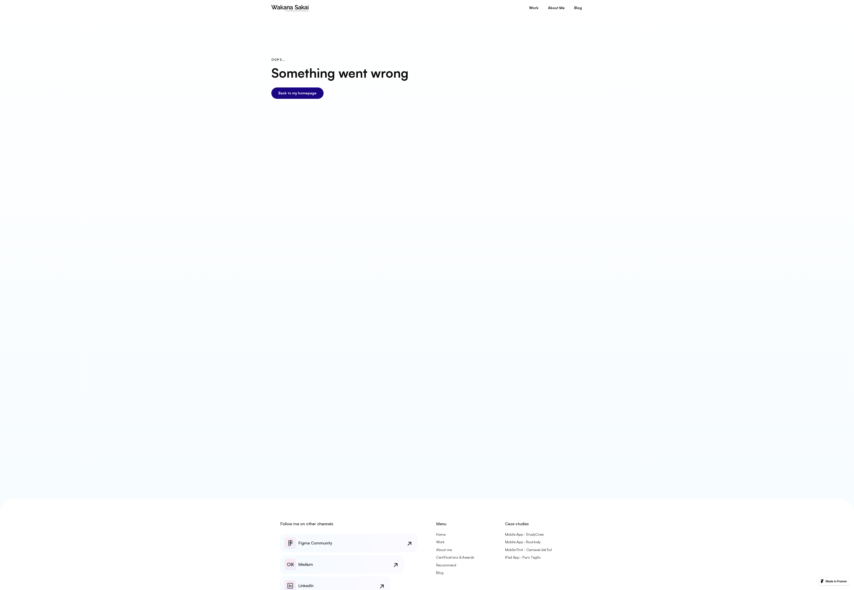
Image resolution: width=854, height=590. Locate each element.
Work (440, 542)
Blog (439, 572)
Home (440, 534)
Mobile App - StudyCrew (524, 534)
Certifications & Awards (455, 557)
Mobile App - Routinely (523, 542)
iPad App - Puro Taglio (523, 557)
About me (444, 549)
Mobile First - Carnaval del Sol (528, 549)
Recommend (446, 565)
